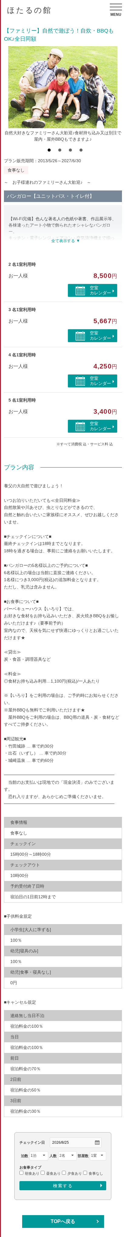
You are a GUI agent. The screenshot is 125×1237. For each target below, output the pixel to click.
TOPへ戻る (63, 1221)
